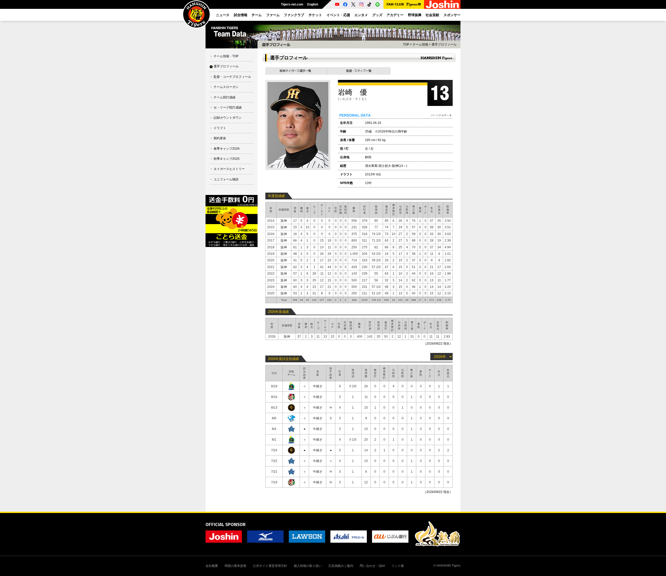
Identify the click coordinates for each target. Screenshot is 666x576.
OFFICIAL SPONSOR (226, 524)
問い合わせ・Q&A (372, 566)
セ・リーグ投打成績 (228, 107)
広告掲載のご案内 (340, 566)
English (312, 4)
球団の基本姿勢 (235, 566)
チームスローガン (226, 87)
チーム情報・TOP (226, 56)
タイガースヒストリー (229, 169)
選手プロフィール (226, 66)
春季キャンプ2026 (227, 148)
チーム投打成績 (224, 97)
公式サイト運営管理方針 (270, 566)
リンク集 (398, 566)
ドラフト (220, 128)
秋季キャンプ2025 (227, 159)
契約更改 (220, 138)
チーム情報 (420, 44)
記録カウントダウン (228, 117)
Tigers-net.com (292, 4)
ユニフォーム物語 (226, 179)
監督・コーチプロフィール (232, 77)
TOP (406, 44)
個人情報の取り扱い (308, 566)
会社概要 (212, 566)
